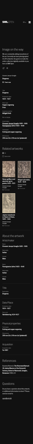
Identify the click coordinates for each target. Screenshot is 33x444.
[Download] (3, 68)
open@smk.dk (7, 398)
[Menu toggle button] (30, 22)
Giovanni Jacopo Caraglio (10, 123)
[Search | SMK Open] (8, 22)
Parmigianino (6, 126)
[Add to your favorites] (7, 68)
